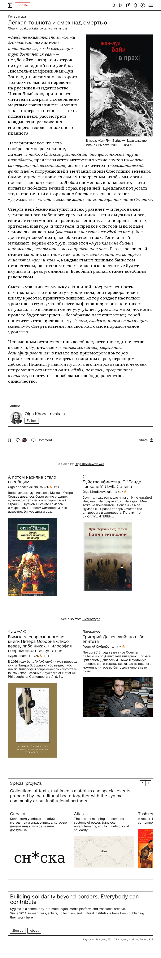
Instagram (121, 939)
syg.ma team (17, 656)
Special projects (26, 783)
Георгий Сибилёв (96, 646)
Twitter (143, 939)
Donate (22, 5)
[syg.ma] (10, 5)
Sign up (17, 931)
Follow (31, 421)
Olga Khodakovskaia (23, 28)
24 (85, 477)
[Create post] (128, 5)
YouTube (133, 939)
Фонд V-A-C (17, 631)
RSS (151, 939)
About (34, 931)
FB (109, 939)
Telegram (101, 939)
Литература (17, 16)
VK (113, 939)
